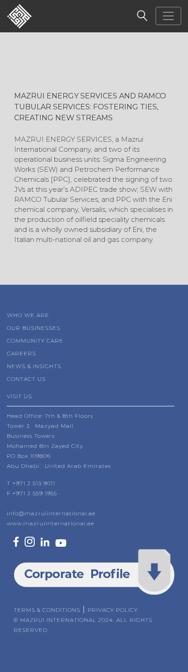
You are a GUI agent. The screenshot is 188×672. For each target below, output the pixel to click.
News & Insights (34, 366)
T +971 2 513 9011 (31, 483)
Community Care (35, 340)
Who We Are (28, 315)
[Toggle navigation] (168, 16)
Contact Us (26, 378)
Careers (21, 353)
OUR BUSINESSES (33, 327)
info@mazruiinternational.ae (51, 513)
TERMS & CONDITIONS (47, 609)
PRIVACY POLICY (113, 609)
